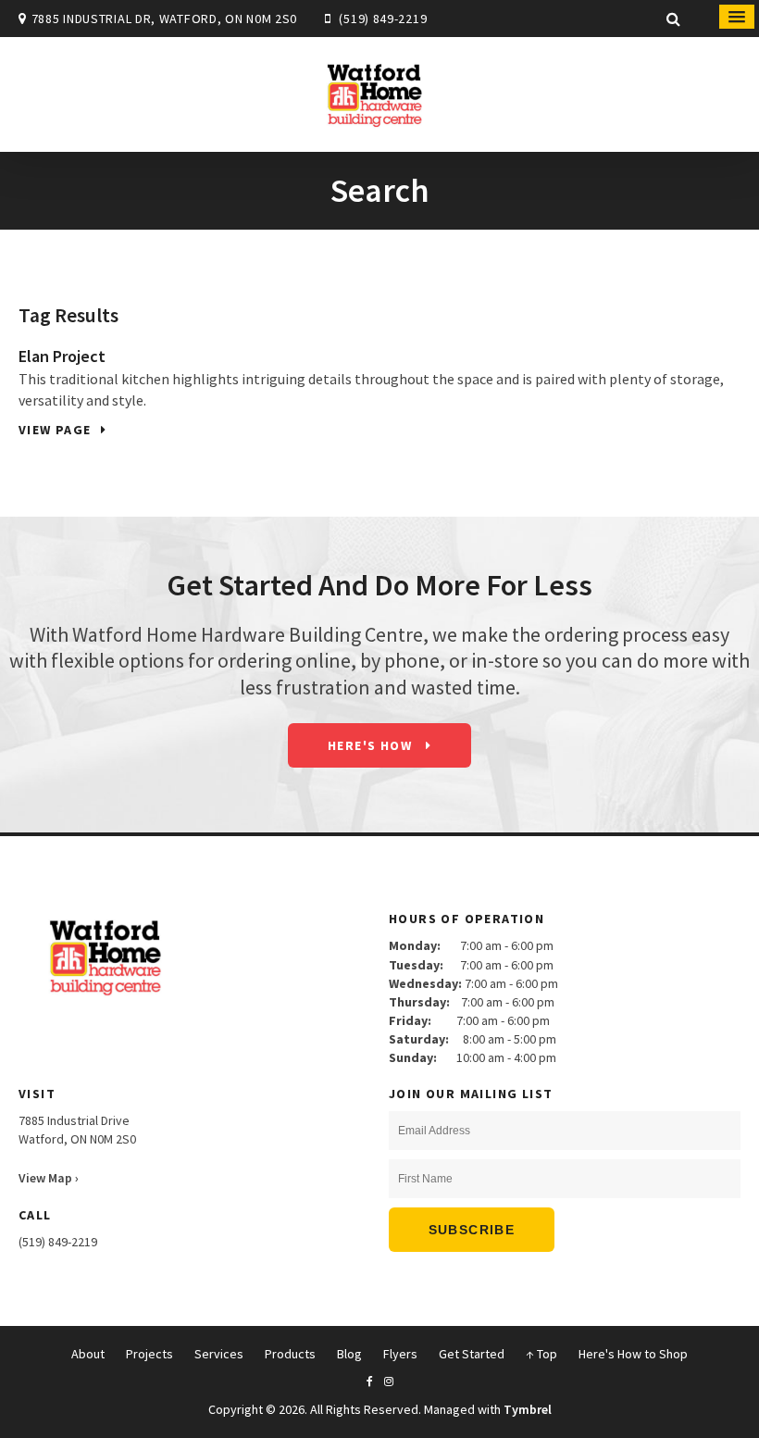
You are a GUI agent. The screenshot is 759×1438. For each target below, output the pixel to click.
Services (218, 1353)
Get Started (471, 1353)
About (88, 1353)
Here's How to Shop (633, 1353)
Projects (149, 1353)
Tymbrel (528, 1409)
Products (290, 1353)
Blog (349, 1353)
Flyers (400, 1353)
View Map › (49, 1177)
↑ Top (541, 1353)
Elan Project (62, 356)
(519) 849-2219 (383, 18)
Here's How (372, 745)
